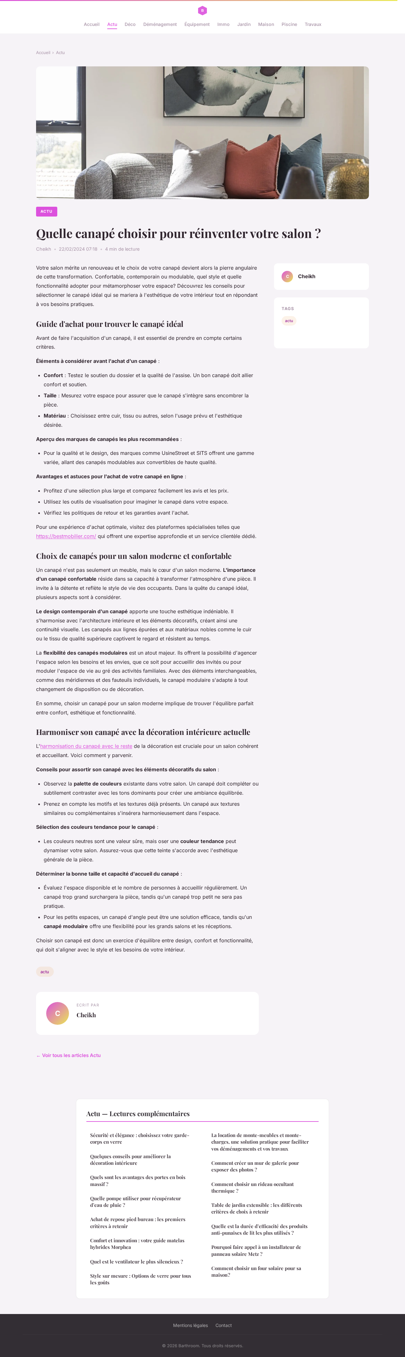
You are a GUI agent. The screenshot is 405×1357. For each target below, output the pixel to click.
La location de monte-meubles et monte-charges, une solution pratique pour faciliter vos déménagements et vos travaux (260, 1142)
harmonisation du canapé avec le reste (86, 746)
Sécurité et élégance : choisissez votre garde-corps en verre (139, 1138)
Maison (266, 24)
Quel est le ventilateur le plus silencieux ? (136, 1261)
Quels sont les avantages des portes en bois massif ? (137, 1180)
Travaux (313, 24)
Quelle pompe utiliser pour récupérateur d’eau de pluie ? (135, 1201)
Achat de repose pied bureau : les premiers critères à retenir (137, 1222)
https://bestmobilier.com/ (66, 536)
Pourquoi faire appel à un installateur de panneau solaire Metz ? (256, 1250)
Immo (223, 24)
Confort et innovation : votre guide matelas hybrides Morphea (137, 1243)
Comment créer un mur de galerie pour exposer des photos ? (255, 1166)
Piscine (289, 24)
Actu (112, 24)
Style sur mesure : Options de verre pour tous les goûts (140, 1279)
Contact (223, 1325)
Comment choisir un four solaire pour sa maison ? (256, 1271)
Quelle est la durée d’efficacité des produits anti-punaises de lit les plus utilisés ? (259, 1229)
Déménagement (160, 24)
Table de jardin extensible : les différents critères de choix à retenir (256, 1208)
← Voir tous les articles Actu (68, 1055)
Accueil (92, 24)
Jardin (244, 24)
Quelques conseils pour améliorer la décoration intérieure (130, 1159)
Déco (130, 24)
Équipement (197, 24)
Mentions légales (190, 1325)
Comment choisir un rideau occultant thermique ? (252, 1187)
